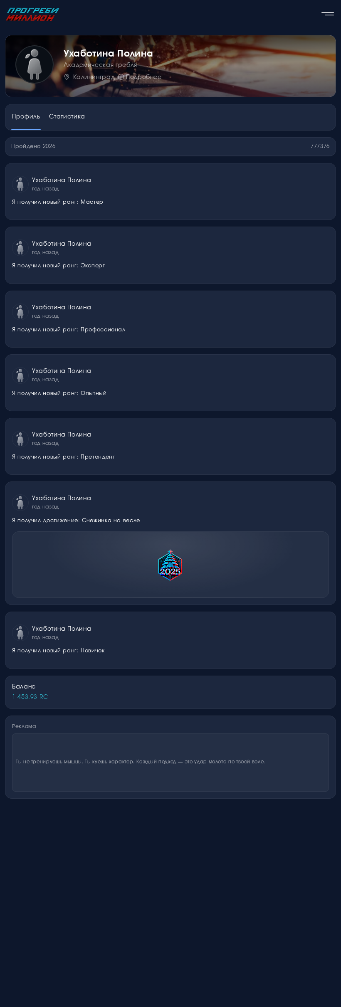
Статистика (67, 117)
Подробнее (143, 77)
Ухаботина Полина (61, 180)
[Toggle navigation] (327, 14)
